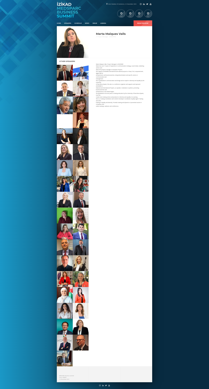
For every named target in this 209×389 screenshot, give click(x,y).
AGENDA (103, 23)
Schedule (78, 23)
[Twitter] (147, 4)
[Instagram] (140, 4)
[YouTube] (150, 4)
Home (59, 23)
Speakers (67, 23)
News (87, 23)
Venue (94, 23)
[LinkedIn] (144, 4)
